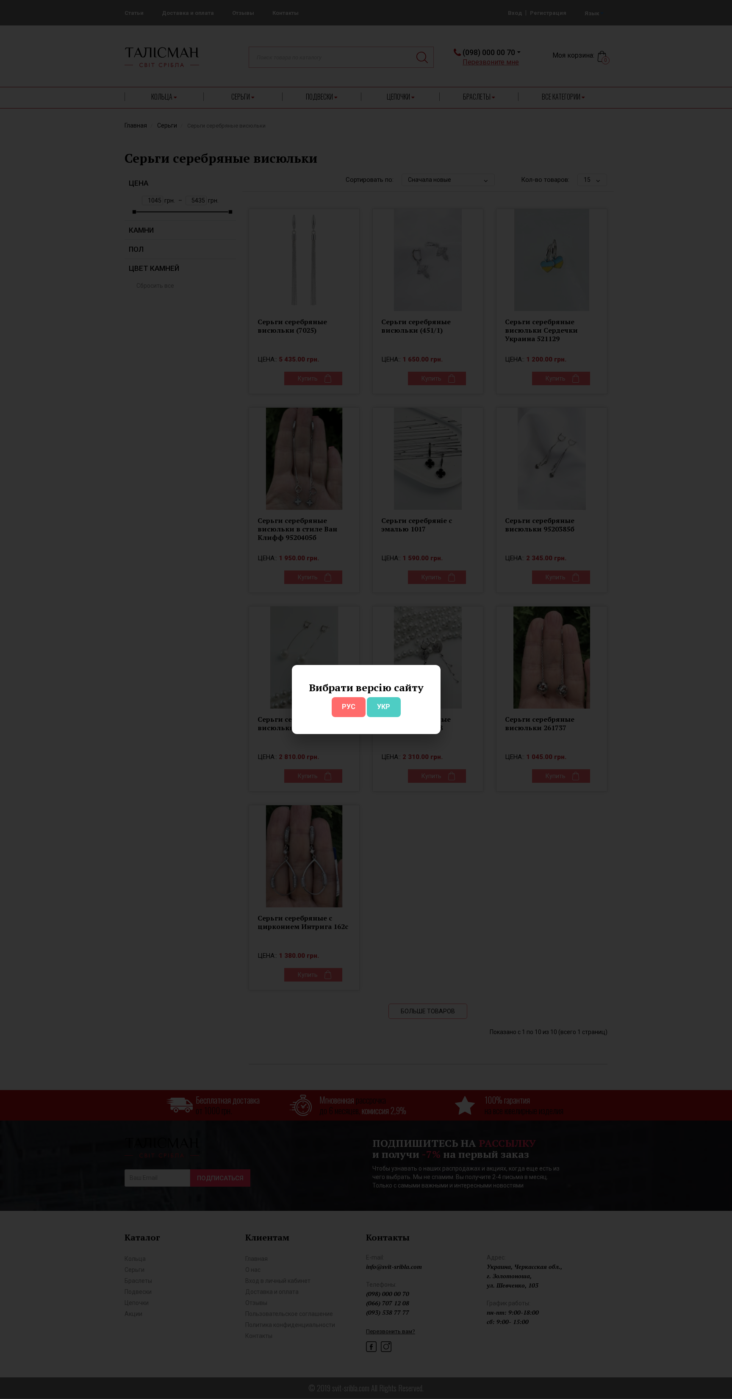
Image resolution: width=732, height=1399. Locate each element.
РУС (348, 707)
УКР (383, 707)
